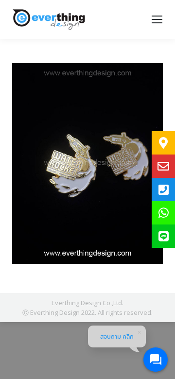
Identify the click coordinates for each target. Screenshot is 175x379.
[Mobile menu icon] (157, 19)
